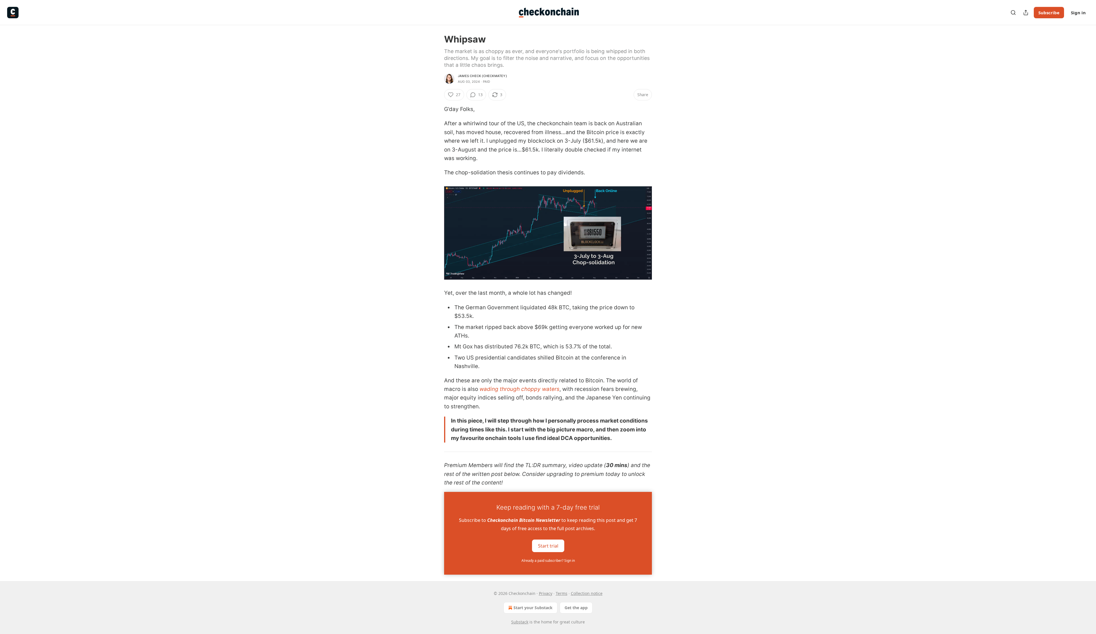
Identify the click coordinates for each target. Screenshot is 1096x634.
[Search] (1013, 12)
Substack (519, 622)
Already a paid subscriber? (548, 560)
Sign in (1078, 12)
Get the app (576, 607)
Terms (561, 593)
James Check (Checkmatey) (482, 76)
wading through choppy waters (519, 389)
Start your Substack (533, 607)
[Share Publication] (1025, 12)
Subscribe (1048, 12)
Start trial (548, 545)
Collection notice (587, 593)
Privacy (545, 593)
